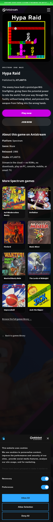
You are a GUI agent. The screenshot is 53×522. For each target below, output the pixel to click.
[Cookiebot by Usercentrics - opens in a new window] (31, 438)
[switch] (45, 487)
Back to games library (13, 335)
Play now (27, 113)
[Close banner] (48, 438)
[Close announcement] (51, 3)
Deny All (25, 516)
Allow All (25, 498)
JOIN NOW (26, 121)
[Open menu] (48, 10)
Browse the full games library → (17, 319)
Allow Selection (25, 507)
